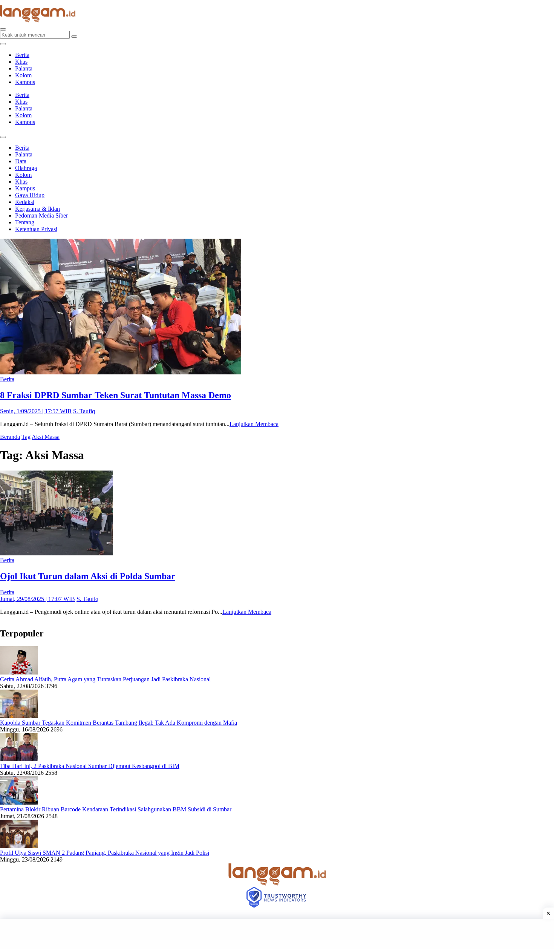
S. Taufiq (84, 411)
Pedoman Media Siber (41, 215)
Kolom (23, 75)
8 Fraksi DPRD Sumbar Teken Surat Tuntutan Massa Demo (115, 395)
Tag (26, 437)
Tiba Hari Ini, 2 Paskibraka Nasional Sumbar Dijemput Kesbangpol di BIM (89, 766)
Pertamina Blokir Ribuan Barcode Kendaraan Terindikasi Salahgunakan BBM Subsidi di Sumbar (115, 809)
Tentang (24, 222)
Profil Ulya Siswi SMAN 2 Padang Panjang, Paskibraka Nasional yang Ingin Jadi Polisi (104, 852)
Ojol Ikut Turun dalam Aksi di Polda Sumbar (87, 576)
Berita (22, 55)
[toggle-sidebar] (3, 44)
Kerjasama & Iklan (37, 208)
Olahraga (26, 168)
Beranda (10, 437)
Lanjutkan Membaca (254, 424)
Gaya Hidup (29, 195)
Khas (21, 61)
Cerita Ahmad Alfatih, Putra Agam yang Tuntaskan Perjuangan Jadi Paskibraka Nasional (105, 679)
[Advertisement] (277, 934)
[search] (3, 29)
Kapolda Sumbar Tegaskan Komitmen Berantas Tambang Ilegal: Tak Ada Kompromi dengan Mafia (118, 722)
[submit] (74, 36)
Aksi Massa (46, 437)
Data (20, 161)
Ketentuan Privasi (36, 229)
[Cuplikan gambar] (19, 672)
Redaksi (24, 202)
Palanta (23, 68)
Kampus (25, 82)
